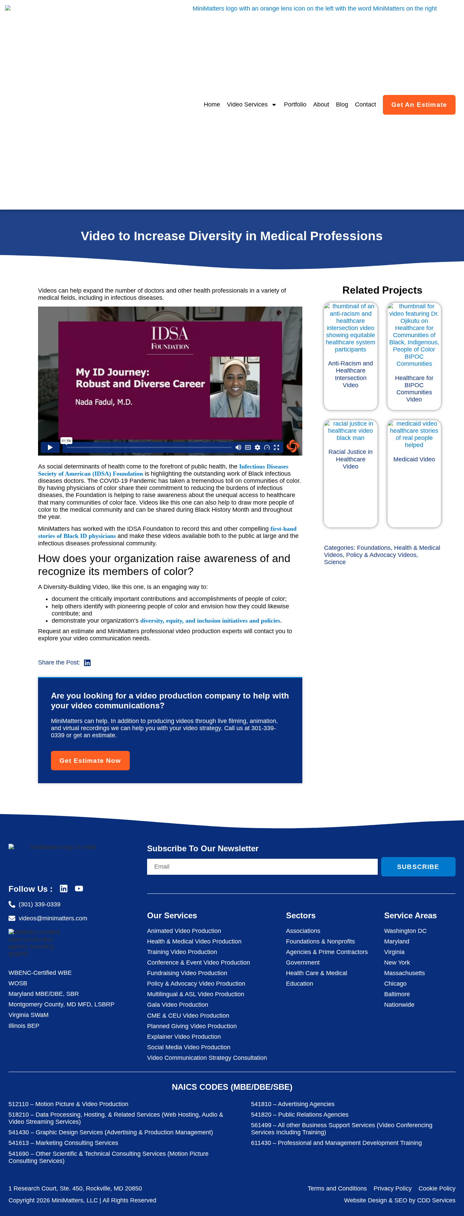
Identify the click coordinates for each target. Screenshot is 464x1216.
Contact (365, 104)
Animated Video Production (184, 930)
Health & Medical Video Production (194, 941)
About (321, 104)
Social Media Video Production (188, 1047)
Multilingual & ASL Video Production (195, 994)
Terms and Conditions (337, 1188)
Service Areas (410, 915)
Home (212, 104)
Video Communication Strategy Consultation (207, 1057)
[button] (87, 663)
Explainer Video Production (184, 1036)
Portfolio (295, 104)
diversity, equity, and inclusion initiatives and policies (210, 620)
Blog (342, 104)
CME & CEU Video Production (188, 1015)
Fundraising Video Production (187, 973)
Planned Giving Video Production (192, 1026)
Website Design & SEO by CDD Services (400, 1200)
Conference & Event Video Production (198, 962)
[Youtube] (79, 888)
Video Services (247, 104)
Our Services (172, 915)
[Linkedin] (63, 888)
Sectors (301, 915)
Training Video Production (182, 952)
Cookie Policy (437, 1188)
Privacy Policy (393, 1188)
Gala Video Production (177, 1004)
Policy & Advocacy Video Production (196, 983)
